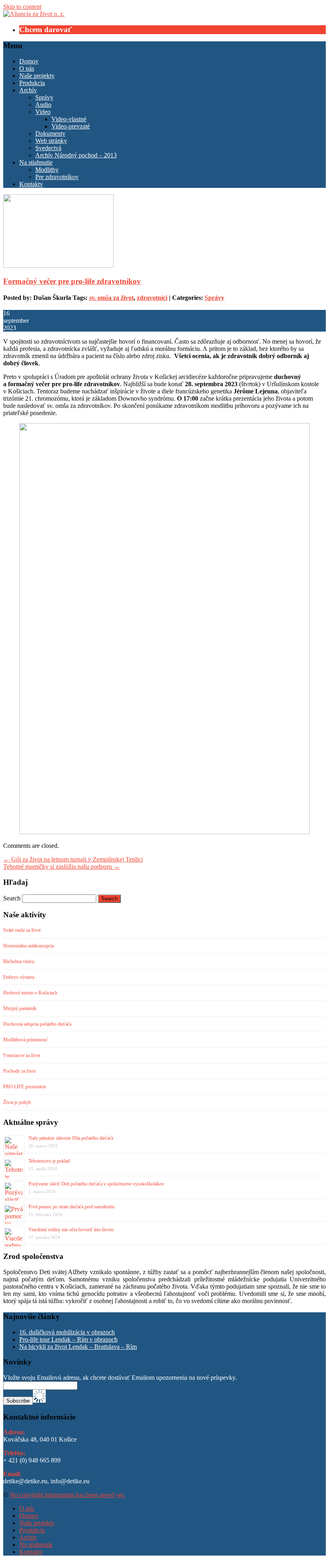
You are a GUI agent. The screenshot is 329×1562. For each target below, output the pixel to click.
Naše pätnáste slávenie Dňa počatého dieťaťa (70, 1138)
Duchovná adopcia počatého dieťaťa (37, 1024)
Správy (44, 97)
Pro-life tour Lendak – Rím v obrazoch (68, 1339)
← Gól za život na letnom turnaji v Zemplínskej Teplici (73, 859)
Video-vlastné (68, 119)
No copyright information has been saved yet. (67, 1494)
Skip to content (22, 6)
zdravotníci (152, 297)
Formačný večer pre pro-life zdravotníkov (72, 281)
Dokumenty (50, 133)
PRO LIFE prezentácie (24, 1087)
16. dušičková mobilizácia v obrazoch (67, 1332)
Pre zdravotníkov (57, 176)
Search (11, 898)
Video (43, 111)
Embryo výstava (18, 977)
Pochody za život (19, 1071)
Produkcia (32, 82)
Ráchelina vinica (18, 961)
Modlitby (47, 169)
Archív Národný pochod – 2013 (76, 155)
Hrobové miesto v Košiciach (30, 993)
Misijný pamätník (20, 1008)
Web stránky (51, 140)
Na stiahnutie (36, 162)
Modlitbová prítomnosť (25, 1040)
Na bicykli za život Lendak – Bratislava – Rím (78, 1346)
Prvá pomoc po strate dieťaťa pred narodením (71, 1207)
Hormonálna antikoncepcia (28, 946)
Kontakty (31, 184)
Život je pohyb (17, 1102)
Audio (43, 104)
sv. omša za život (111, 297)
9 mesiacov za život (21, 1055)
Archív (28, 90)
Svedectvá (48, 148)
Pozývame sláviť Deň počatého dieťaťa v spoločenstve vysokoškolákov (96, 1184)
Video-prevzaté (70, 126)
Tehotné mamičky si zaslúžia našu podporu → (61, 866)
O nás (26, 68)
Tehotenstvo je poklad (49, 1161)
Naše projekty (37, 75)
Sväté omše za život (22, 930)
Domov (29, 61)
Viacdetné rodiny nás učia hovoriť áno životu (71, 1229)
